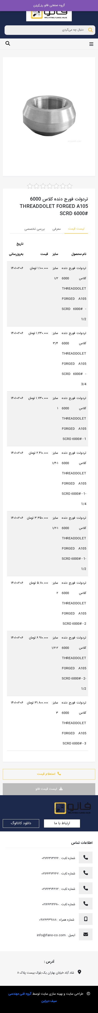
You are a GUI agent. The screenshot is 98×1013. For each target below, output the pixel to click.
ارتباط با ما (62, 823)
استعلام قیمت (46, 774)
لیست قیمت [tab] (76, 229)
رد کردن (38, 5)
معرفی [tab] (56, 229)
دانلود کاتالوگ (21, 823)
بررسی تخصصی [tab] (34, 229)
